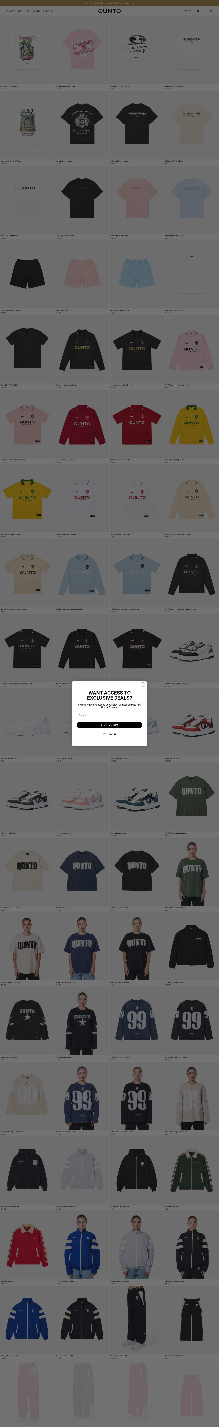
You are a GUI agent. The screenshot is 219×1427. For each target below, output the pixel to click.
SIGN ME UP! (109, 725)
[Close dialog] (143, 684)
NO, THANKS (110, 734)
